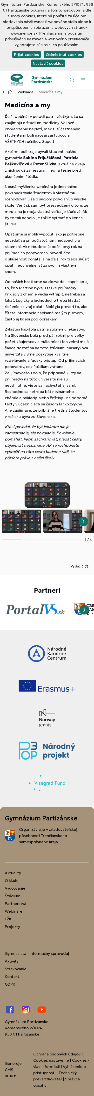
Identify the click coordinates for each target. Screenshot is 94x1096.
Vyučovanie (15, 888)
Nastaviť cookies (48, 63)
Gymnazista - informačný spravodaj (37, 953)
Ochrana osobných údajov (57, 1054)
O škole (12, 880)
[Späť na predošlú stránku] (5, 92)
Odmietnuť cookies (64, 54)
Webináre (26, 92)
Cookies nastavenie (51, 1060)
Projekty (12, 926)
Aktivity (12, 961)
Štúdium (12, 895)
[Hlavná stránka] (10, 92)
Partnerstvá (15, 903)
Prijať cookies (26, 54)
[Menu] (83, 79)
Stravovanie (16, 968)
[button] (71, 79)
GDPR (10, 984)
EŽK (8, 918)
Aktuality (13, 872)
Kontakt (12, 976)
